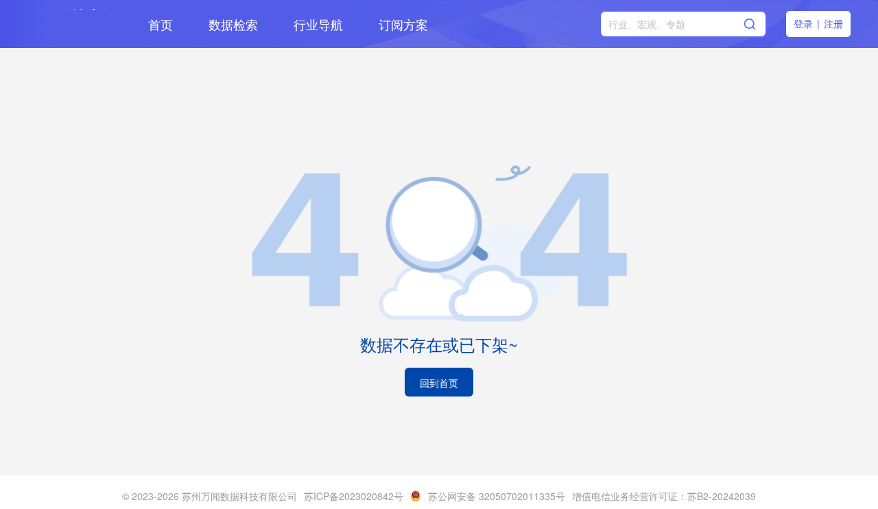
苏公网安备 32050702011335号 (496, 496)
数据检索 (233, 24)
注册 (833, 23)
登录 (803, 23)
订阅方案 (403, 24)
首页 (160, 24)
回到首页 (439, 383)
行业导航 (318, 24)
